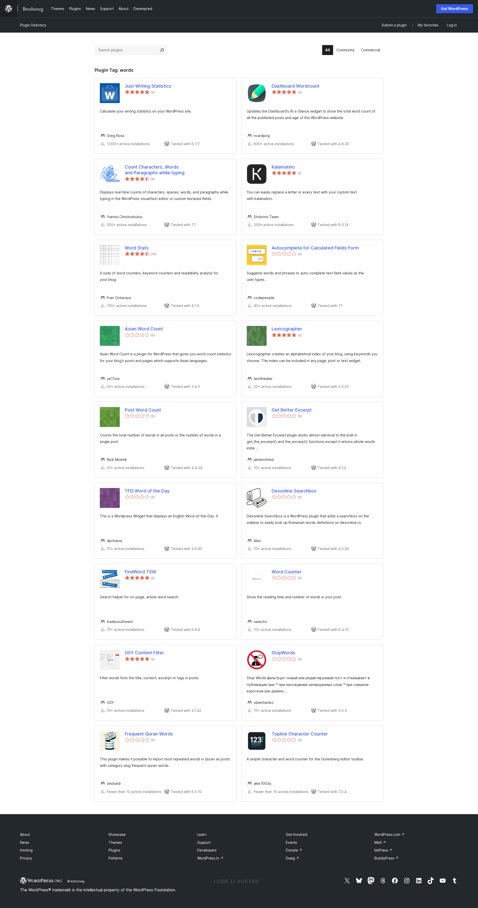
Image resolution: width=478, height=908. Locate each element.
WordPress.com (389, 834)
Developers (207, 850)
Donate (294, 850)
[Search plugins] (162, 50)
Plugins (114, 850)
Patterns (115, 858)
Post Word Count (143, 410)
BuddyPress (386, 858)
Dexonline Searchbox (294, 490)
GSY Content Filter (144, 652)
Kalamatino (283, 167)
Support (204, 842)
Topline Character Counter (300, 733)
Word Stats (137, 247)
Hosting (26, 850)
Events (291, 842)
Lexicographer (287, 328)
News (24, 842)
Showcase (117, 834)
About (25, 834)
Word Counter (286, 571)
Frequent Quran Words (149, 733)
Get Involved (296, 834)
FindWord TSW (140, 571)
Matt (380, 842)
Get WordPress (454, 8)
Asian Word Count (144, 328)
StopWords (283, 652)
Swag (292, 858)
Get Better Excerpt (292, 410)
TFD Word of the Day (147, 490)
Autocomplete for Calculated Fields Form (315, 247)
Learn (201, 834)
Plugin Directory (33, 25)
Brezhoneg (75, 881)
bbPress (383, 850)
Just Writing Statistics (148, 86)
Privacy (26, 858)
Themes (115, 842)
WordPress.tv (210, 858)
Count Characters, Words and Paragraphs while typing (154, 169)
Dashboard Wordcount (295, 86)
